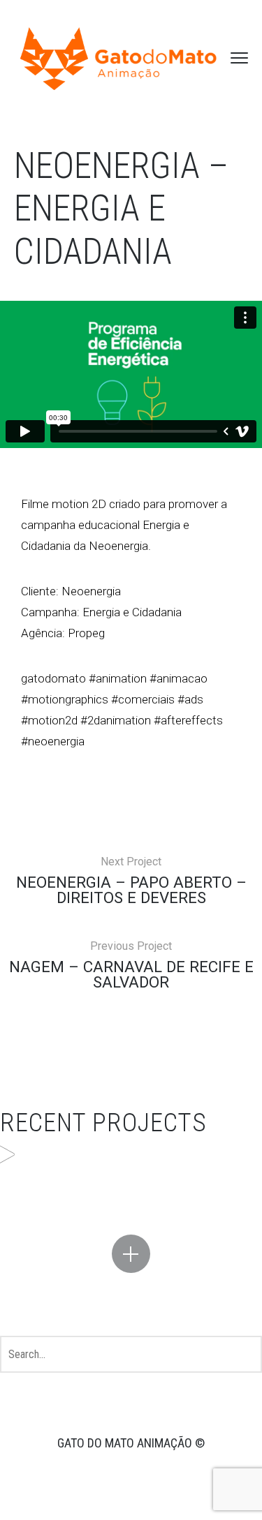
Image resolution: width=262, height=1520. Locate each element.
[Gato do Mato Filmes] (119, 58)
